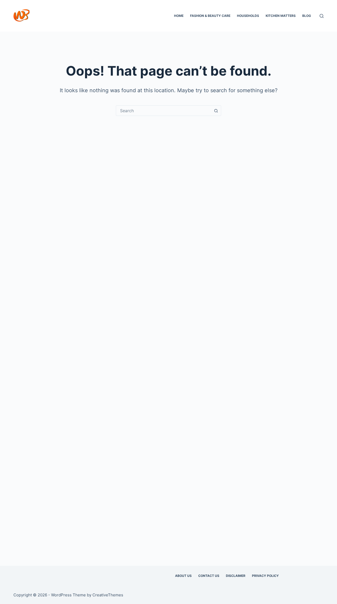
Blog (306, 16)
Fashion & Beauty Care (210, 16)
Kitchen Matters (281, 16)
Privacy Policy (265, 576)
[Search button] (216, 111)
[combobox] (163, 110)
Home (179, 16)
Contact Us (208, 576)
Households (248, 16)
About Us (183, 576)
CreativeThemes (107, 594)
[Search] (322, 16)
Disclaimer (235, 576)
